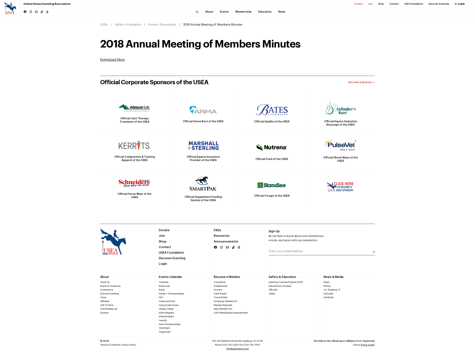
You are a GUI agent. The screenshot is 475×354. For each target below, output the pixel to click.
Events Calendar (170, 277)
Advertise (328, 297)
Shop (381, 4)
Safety (272, 294)
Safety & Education (282, 277)
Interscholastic (166, 316)
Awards (163, 320)
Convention (220, 282)
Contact (394, 4)
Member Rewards (223, 305)
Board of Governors (110, 286)
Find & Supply (368, 345)
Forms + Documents (162, 24)
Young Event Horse (168, 305)
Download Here (112, 60)
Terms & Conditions (110, 345)
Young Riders (220, 297)
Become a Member (227, 277)
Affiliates (104, 301)
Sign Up (274, 231)
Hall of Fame (106, 305)
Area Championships (169, 324)
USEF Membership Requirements (231, 313)
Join (370, 4)
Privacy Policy (129, 345)
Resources (222, 235)
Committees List (108, 309)
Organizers (165, 332)
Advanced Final (167, 301)
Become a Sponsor (360, 82)
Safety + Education (128, 24)
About (104, 277)
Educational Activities (280, 286)
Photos (327, 286)
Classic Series (166, 309)
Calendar (163, 282)
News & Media (333, 277)
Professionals (220, 286)
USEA (104, 24)
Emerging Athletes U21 (225, 301)
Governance (106, 290)
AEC (161, 297)
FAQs (217, 230)
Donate (359, 4)
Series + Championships (171, 294)
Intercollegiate (166, 313)
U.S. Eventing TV (332, 290)
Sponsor (104, 313)
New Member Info (223, 309)
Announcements (226, 241)
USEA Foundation (413, 4)
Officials (273, 290)
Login (461, 4)
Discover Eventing (439, 4)
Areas (103, 297)
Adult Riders (220, 294)
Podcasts (328, 294)
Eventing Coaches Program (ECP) (286, 282)
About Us (104, 282)
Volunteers (164, 328)
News (327, 282)
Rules (162, 290)
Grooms (218, 290)
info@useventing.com (237, 349)
